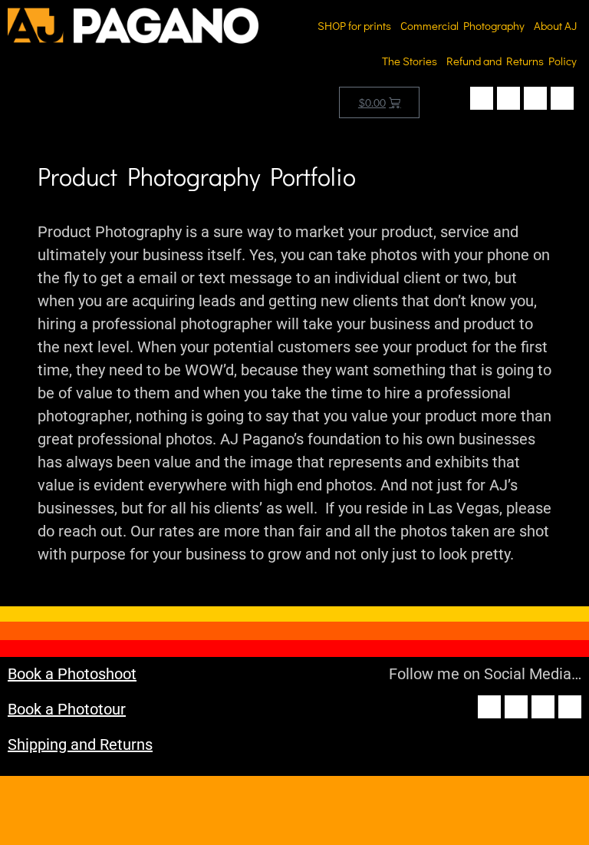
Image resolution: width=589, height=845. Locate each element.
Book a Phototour (67, 709)
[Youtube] (535, 98)
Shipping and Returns (80, 744)
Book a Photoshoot (72, 674)
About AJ (555, 25)
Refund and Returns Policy (511, 60)
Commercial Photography (462, 25)
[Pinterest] (562, 98)
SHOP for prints (354, 25)
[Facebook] (481, 98)
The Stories (409, 60)
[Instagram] (508, 98)
